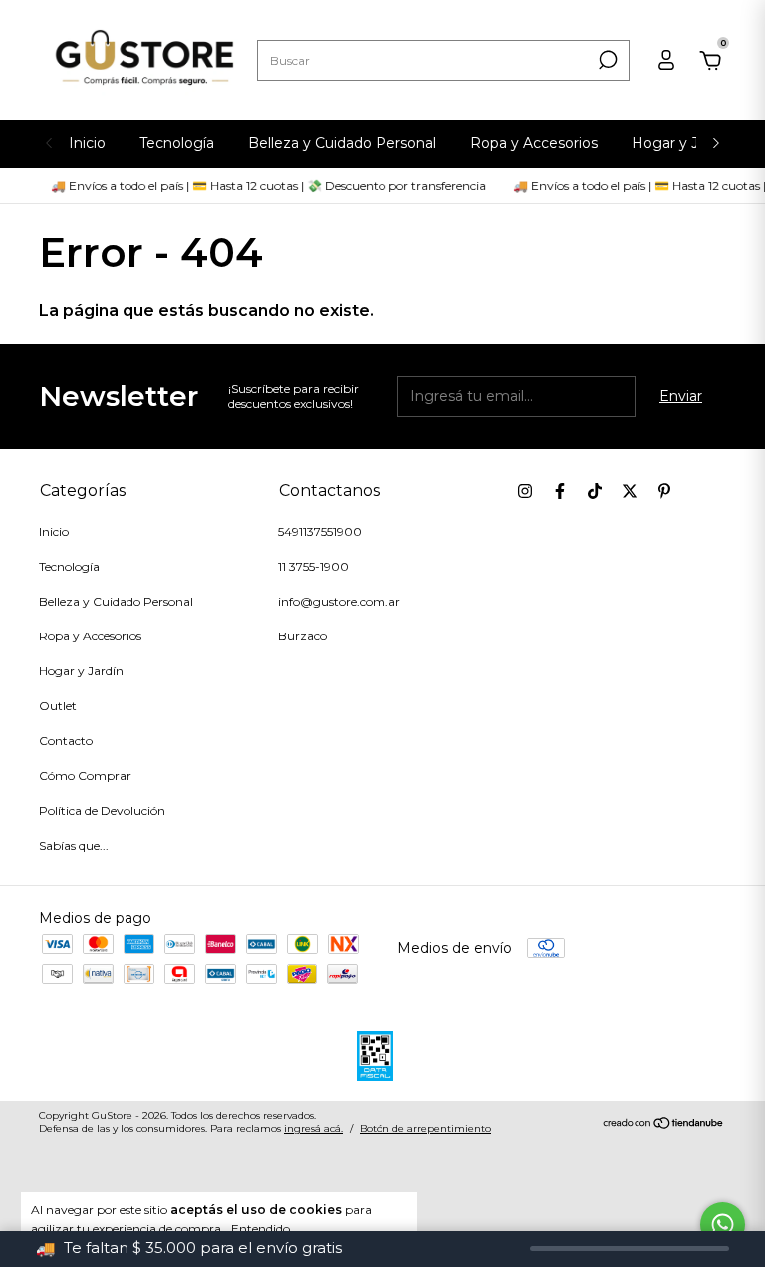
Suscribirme (532, 186)
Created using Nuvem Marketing (382, 248)
